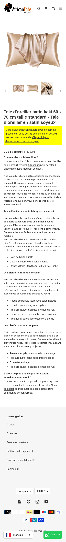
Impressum (13, 468)
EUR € (41, 491)
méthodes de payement (20, 451)
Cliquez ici (34, 164)
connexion (23, 129)
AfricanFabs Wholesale (37, 531)
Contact (11, 424)
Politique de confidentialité (21, 460)
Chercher (12, 433)
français (23, 491)
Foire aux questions (17, 442)
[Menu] (60, 8)
